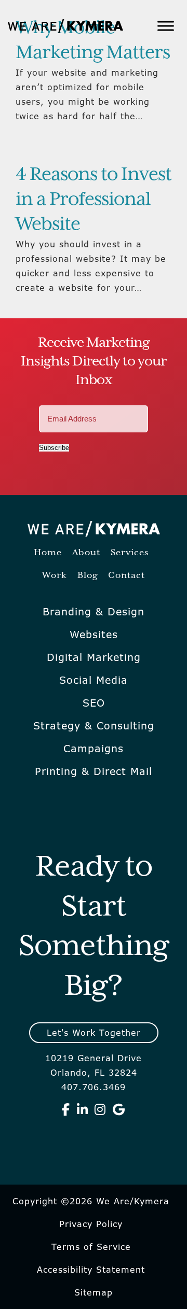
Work (54, 576)
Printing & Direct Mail (93, 771)
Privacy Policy (91, 1224)
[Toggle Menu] (165, 26)
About (86, 553)
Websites (94, 634)
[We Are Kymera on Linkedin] (82, 1109)
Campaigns (93, 748)
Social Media (93, 680)
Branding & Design (93, 611)
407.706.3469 (93, 1087)
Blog (87, 576)
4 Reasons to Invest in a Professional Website (93, 199)
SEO (94, 703)
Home (48, 553)
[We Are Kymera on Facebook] (66, 1109)
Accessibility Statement (91, 1269)
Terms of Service (91, 1246)
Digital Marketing (94, 657)
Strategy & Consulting (93, 726)
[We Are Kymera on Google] (119, 1109)
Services (130, 553)
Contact (126, 576)
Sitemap (93, 1292)
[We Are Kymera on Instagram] (100, 1109)
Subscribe (54, 448)
